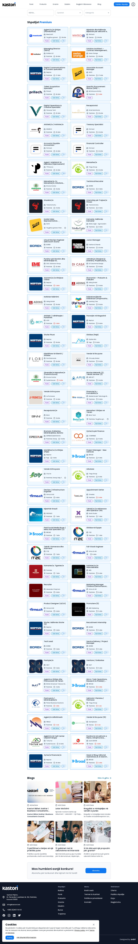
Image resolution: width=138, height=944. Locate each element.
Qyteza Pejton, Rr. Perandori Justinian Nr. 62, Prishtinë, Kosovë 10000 (22, 897)
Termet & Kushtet (92, 894)
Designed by (127, 939)
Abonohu (96, 871)
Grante (55, 4)
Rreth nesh (89, 890)
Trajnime (62, 914)
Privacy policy (79, 930)
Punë (31, 4)
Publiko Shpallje (122, 4)
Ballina (61, 890)
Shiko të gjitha (103, 778)
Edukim (67, 4)
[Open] (80, 12)
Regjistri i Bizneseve (83, 4)
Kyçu (113, 898)
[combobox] (67, 13)
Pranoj (9, 938)
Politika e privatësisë (93, 898)
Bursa (60, 910)
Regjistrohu (116, 902)
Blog (99, 4)
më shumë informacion (26, 937)
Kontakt (87, 902)
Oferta (113, 890)
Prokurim (43, 4)
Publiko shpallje (117, 894)
